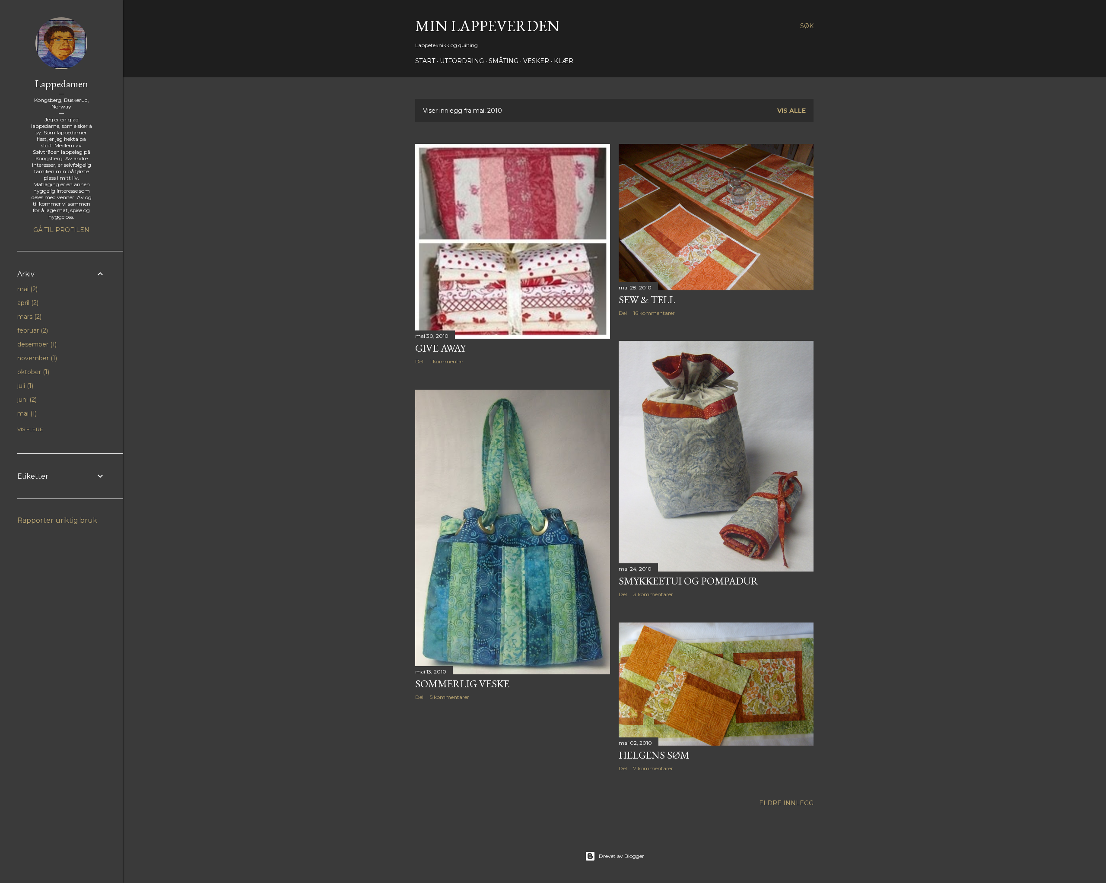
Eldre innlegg (786, 803)
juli (24, 386)
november (36, 358)
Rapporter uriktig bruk (57, 520)
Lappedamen (61, 83)
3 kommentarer (653, 594)
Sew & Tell (647, 299)
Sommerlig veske (462, 683)
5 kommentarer (449, 697)
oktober (32, 372)
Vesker (536, 61)
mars (28, 317)
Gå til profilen (61, 230)
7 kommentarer (653, 768)
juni (26, 399)
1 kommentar (447, 361)
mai (26, 289)
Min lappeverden (487, 26)
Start (425, 61)
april (27, 303)
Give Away (440, 348)
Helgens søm (654, 755)
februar (31, 330)
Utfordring (462, 61)
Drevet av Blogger (621, 856)
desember (36, 344)
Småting (503, 61)
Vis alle (791, 110)
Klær (563, 61)
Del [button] (419, 361)
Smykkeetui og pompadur (688, 581)
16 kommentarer (654, 313)
